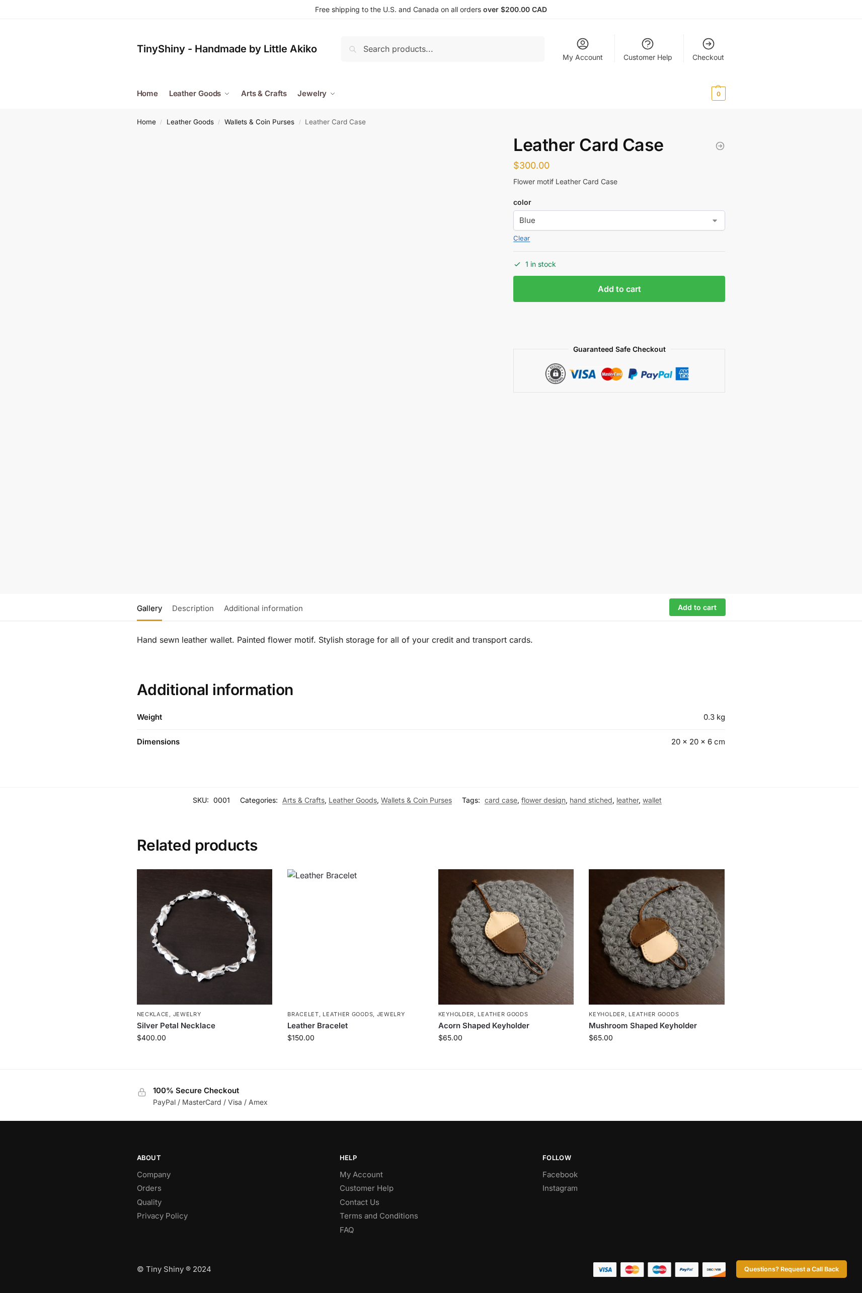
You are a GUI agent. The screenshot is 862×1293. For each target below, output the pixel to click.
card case (501, 800)
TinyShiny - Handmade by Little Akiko (227, 49)
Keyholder (456, 1014)
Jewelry (187, 1014)
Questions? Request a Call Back (791, 1269)
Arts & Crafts (303, 800)
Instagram (560, 1188)
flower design (543, 800)
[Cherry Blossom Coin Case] (720, 146)
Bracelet (303, 1014)
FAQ (347, 1230)
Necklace (153, 1014)
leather (627, 800)
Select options (355, 1058)
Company (154, 1174)
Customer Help (647, 57)
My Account (583, 57)
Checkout (708, 57)
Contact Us (359, 1202)
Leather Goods (190, 122)
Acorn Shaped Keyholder (483, 1025)
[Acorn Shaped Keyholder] (506, 937)
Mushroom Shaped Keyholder (643, 1025)
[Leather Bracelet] (355, 937)
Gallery (149, 608)
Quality (149, 1202)
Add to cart (619, 289)
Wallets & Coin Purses (259, 122)
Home (146, 122)
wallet (652, 800)
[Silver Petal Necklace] (205, 937)
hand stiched (591, 800)
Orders (149, 1188)
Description (193, 608)
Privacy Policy (162, 1216)
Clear (521, 238)
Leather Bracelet (317, 1025)
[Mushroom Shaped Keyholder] (657, 937)
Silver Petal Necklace (176, 1025)
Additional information (263, 608)
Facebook (560, 1174)
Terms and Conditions (379, 1216)
